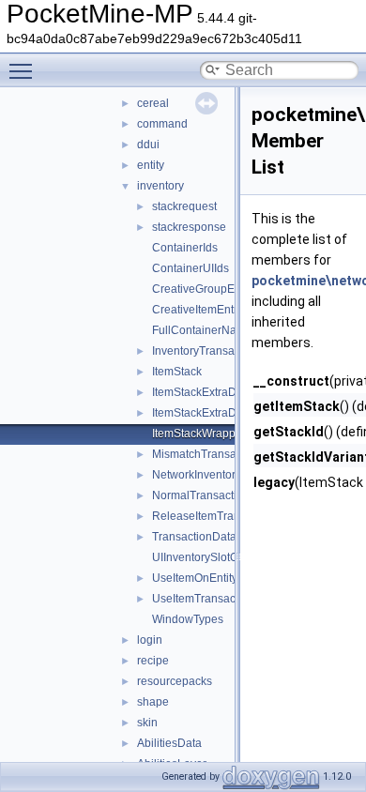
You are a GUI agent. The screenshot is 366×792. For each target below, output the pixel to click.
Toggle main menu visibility (24, 70)
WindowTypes (187, 619)
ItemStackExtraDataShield (218, 412)
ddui (148, 144)
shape (153, 701)
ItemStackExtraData (202, 392)
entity (150, 165)
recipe (153, 660)
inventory (160, 185)
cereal (153, 103)
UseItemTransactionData (215, 598)
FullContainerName (202, 330)
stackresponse (189, 227)
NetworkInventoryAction (212, 474)
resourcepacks (174, 681)
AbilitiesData (169, 743)
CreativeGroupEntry (202, 289)
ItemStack (177, 371)
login (149, 640)
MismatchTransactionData (218, 454)
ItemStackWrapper (199, 433)
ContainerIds (185, 247)
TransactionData (194, 536)
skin (147, 722)
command (162, 123)
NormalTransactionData (213, 495)
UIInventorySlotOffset (205, 557)
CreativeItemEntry (197, 309)
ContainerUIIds (190, 268)
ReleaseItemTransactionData (226, 516)
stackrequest (184, 206)
